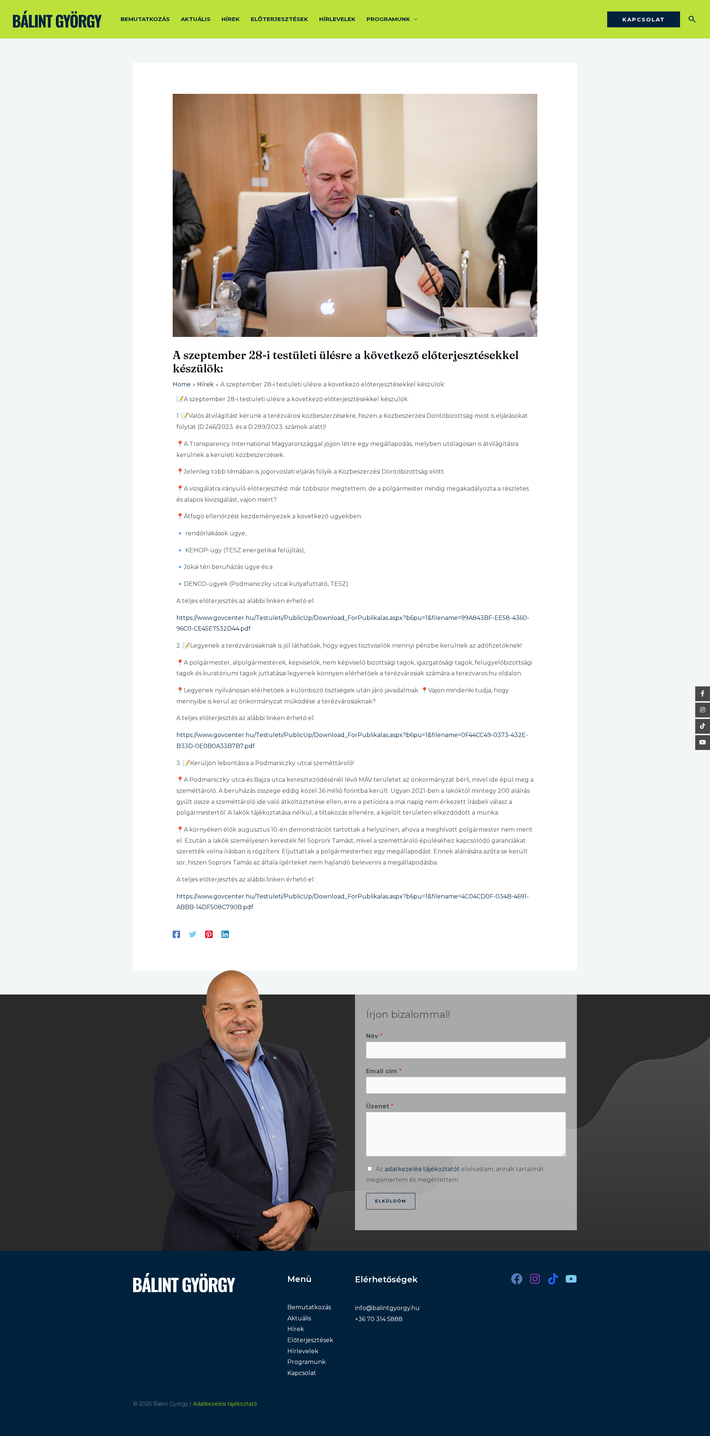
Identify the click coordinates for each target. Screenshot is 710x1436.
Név (374, 1036)
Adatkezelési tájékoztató (225, 1404)
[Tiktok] (553, 1279)
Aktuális (195, 19)
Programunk (388, 19)
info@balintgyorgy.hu (387, 1307)
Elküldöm (390, 1201)
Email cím (384, 1071)
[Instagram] (535, 1279)
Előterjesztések (279, 19)
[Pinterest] (209, 934)
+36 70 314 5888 (379, 1319)
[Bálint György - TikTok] (702, 726)
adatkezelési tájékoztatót (422, 1169)
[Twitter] (192, 934)
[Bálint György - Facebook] (702, 693)
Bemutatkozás (145, 19)
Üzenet (379, 1106)
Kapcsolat (301, 1373)
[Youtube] (571, 1279)
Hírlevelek (337, 19)
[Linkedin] (225, 934)
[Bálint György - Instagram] (702, 710)
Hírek (231, 19)
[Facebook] (176, 934)
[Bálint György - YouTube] (702, 742)
